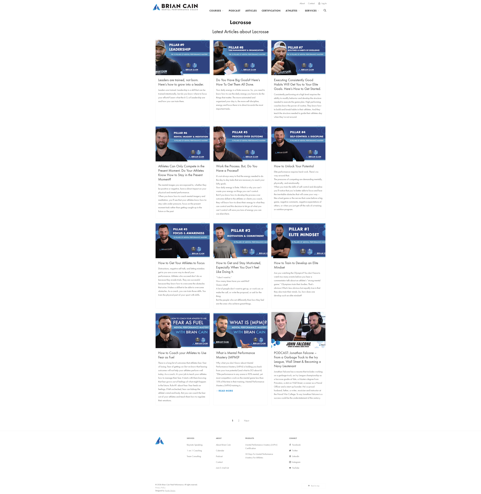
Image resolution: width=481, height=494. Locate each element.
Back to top (315, 485)
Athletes (291, 10)
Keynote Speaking (194, 444)
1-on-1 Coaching (194, 450)
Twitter (295, 450)
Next (246, 420)
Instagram (296, 462)
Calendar (220, 450)
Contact (311, 3)
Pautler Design (170, 490)
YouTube (295, 467)
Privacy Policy (160, 487)
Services (311, 10)
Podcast (235, 10)
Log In (324, 3)
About (302, 3)
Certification (271, 10)
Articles (251, 10)
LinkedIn (295, 456)
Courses (215, 10)
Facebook (296, 444)
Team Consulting (194, 456)
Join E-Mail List (222, 467)
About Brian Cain (223, 444)
